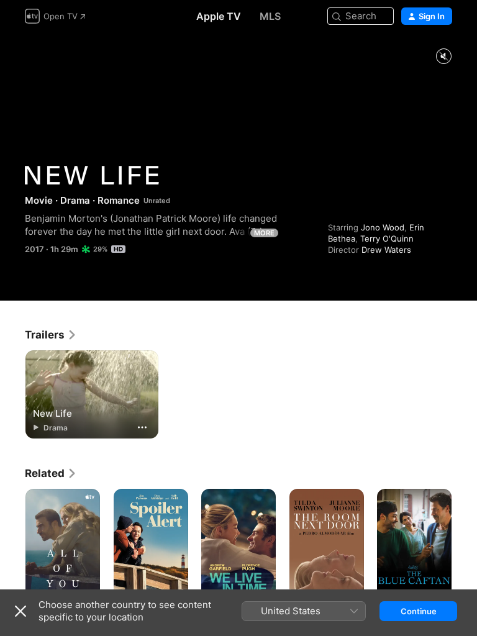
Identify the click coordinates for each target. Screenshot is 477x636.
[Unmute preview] (443, 56)
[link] (51, 335)
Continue (419, 611)
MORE (264, 233)
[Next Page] (464, 545)
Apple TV (218, 16)
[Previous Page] (12, 545)
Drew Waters (386, 250)
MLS (270, 16)
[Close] (20, 611)
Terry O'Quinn (387, 238)
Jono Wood (382, 227)
